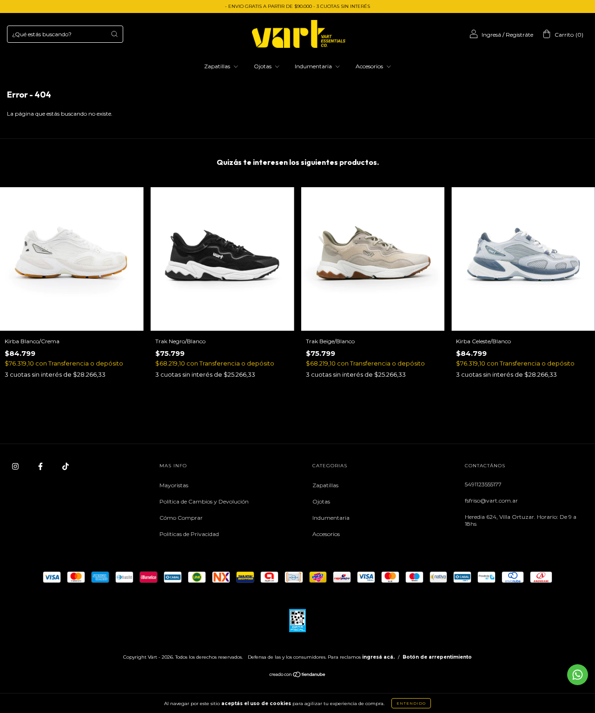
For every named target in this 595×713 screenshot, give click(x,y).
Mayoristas (173, 485)
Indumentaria (314, 66)
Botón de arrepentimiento (437, 657)
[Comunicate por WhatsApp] (577, 674)
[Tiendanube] (298, 675)
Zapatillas (217, 66)
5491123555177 (483, 484)
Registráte (519, 34)
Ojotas (263, 66)
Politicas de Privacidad (189, 533)
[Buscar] (114, 34)
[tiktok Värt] (65, 466)
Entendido (411, 703)
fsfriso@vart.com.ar (491, 500)
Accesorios (370, 66)
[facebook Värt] (41, 466)
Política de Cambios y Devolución (204, 501)
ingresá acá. (378, 657)
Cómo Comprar (181, 517)
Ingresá (491, 34)
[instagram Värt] (16, 466)
